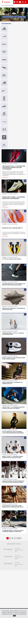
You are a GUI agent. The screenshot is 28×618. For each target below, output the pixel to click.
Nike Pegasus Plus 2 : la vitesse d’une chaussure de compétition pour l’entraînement (13, 167)
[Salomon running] (4, 114)
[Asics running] (4, 44)
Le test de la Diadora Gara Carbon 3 (11, 259)
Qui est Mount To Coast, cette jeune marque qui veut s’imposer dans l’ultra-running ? (13, 507)
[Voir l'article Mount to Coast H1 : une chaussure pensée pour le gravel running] (14, 346)
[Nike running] (4, 90)
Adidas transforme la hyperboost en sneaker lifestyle (12, 383)
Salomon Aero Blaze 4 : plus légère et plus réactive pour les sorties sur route (13, 284)
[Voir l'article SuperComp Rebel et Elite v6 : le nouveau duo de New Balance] (14, 321)
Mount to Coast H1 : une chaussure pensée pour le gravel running (13, 358)
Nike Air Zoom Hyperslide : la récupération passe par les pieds (13, 309)
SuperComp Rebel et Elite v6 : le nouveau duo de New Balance (13, 333)
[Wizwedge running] (4, 145)
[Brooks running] (4, 52)
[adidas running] (4, 28)
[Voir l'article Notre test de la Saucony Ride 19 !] (14, 216)
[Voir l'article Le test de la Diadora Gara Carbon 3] (14, 247)
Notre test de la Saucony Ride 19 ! (12, 228)
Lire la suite (5, 177)
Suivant (19, 538)
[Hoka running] (4, 59)
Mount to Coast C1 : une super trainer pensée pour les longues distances (12, 457)
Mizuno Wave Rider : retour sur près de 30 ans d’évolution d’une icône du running (13, 481)
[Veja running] (4, 137)
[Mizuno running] (4, 75)
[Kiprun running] (4, 67)
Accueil (2, 5)
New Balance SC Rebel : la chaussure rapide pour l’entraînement (13, 197)
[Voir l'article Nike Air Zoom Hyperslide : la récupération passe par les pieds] (14, 296)
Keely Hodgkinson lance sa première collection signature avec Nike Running (13, 432)
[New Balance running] (4, 83)
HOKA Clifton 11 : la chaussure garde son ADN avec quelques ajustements (13, 408)
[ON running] (4, 98)
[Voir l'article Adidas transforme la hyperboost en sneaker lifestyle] (14, 371)
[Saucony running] (4, 121)
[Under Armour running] (4, 129)
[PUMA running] (4, 106)
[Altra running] (4, 36)
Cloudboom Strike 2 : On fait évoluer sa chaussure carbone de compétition (12, 531)
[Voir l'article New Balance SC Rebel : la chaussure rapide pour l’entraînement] (14, 186)
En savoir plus (22, 614)
